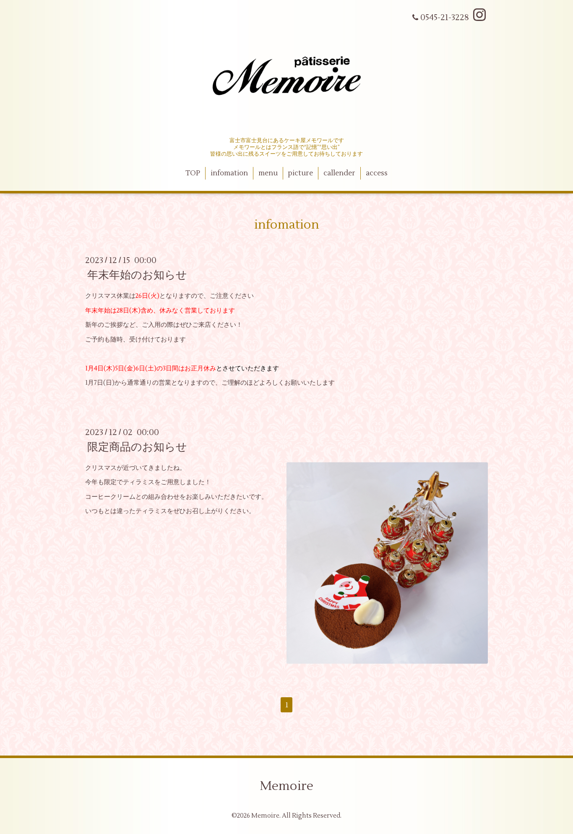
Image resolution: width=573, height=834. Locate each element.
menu (268, 173)
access (377, 173)
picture (300, 173)
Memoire (286, 786)
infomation (229, 173)
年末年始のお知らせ (137, 275)
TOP (192, 173)
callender (339, 173)
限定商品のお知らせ (137, 447)
